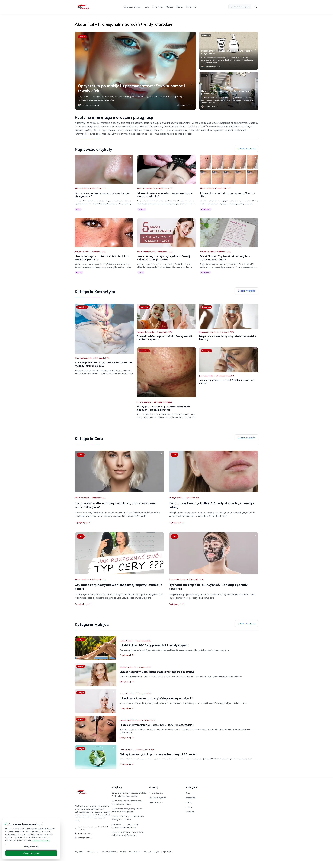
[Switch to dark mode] (256, 6)
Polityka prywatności (109, 852)
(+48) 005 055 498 (86, 833)
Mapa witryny (167, 852)
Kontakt (123, 852)
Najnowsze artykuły (132, 6)
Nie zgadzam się (31, 847)
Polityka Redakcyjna (151, 852)
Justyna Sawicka (82, 188)
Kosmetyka (157, 6)
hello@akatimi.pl (85, 838)
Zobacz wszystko (246, 148)
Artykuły (117, 787)
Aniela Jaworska (82, 497)
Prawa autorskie (92, 852)
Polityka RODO (134, 852)
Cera (147, 6)
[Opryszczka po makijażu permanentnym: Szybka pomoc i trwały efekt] (135, 71)
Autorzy (153, 787)
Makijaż (169, 6)
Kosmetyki (191, 6)
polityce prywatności (40, 840)
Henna (179, 6)
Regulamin (79, 852)
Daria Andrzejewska (146, 188)
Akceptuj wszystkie (31, 853)
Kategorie (191, 787)
